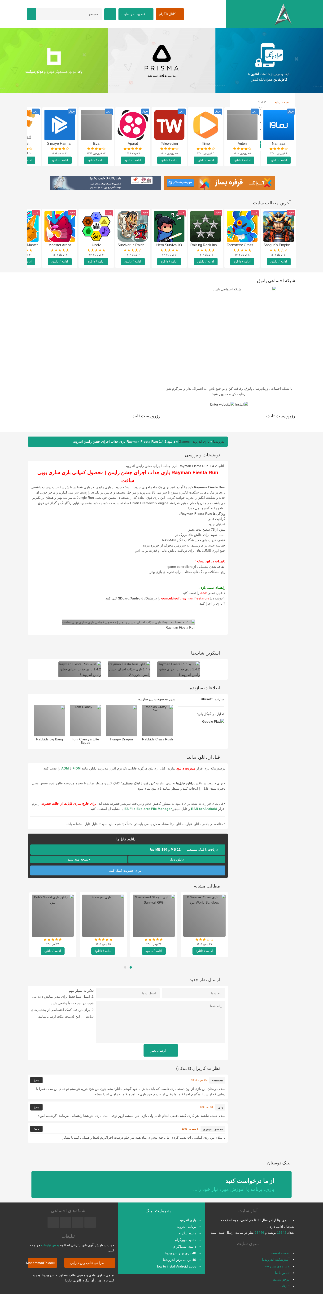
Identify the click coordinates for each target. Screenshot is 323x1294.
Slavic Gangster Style (153, 940)
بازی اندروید (187, 1220)
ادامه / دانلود (278, 160)
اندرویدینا (219, 441)
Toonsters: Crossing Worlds (248, 245)
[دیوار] (161, 60)
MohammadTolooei (41, 1263)
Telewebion (169, 143)
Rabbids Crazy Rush (157, 739)
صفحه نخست (280, 1253)
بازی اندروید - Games (194, 441)
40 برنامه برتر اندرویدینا (179, 1260)
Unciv (96, 245)
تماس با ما (282, 1273)
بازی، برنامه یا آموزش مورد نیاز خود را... (233, 1184)
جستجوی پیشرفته (277, 1266)
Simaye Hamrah (59, 143)
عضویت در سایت (134, 14)
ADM (65, 768)
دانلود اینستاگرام (184, 1246)
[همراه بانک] (54, 60)
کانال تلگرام (168, 14)
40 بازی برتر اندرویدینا (180, 1253)
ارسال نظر (159, 1050)
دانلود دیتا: (177, 859)
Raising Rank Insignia (207, 245)
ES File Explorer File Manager (148, 809)
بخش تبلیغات (50, 1245)
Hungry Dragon (121, 739)
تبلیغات (284, 1286)
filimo (206, 143)
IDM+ (77, 768)
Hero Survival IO (169, 245)
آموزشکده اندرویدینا (275, 1259)
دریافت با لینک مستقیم (184, 849)
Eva (96, 143)
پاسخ (36, 1080)
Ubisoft (207, 699)
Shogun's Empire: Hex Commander (291, 245)
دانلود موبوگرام (185, 1240)
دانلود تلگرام (187, 1233)
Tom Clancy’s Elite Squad (85, 740)
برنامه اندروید (186, 1226)
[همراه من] (269, 60)
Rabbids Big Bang (49, 739)
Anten (242, 143)
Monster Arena (59, 245)
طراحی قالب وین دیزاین (87, 1263)
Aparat (133, 143)
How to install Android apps (176, 1266)
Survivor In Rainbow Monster (140, 245)
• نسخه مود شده (78, 859)
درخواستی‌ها (280, 1279)
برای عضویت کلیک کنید (125, 870)
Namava (278, 143)
